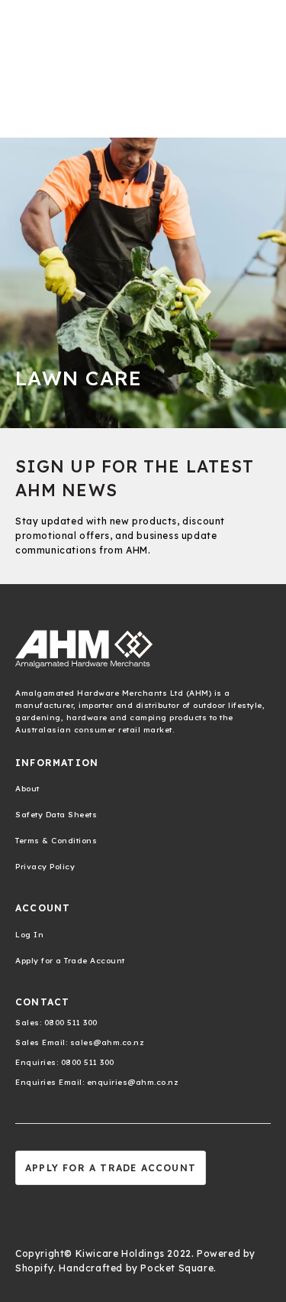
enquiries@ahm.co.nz (131, 1082)
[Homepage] (143, 649)
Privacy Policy (45, 867)
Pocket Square (177, 1268)
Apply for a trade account (110, 1168)
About (27, 789)
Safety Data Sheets (56, 815)
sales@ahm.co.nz (105, 1042)
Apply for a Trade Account (70, 961)
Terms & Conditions (56, 841)
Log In (29, 935)
